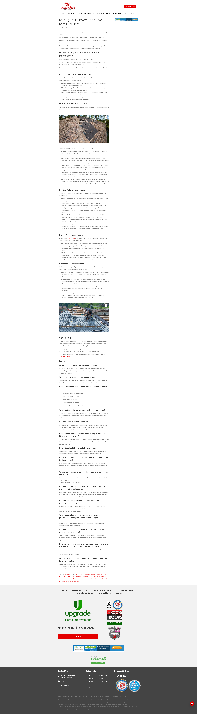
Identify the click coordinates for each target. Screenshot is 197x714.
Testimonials (104, 675)
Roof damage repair (85, 579)
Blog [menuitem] (125, 13)
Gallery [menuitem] (107, 13)
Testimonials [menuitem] (117, 13)
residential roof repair (74, 579)
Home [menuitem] (63, 13)
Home (90, 675)
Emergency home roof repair (98, 574)
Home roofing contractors (93, 576)
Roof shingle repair (74, 581)
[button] (73, 14)
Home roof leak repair (81, 576)
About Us (91, 684)
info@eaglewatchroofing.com (69, 681)
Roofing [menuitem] (70, 13)
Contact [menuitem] (132, 13)
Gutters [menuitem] (78, 13)
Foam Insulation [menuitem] (89, 13)
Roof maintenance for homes (98, 579)
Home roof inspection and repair (67, 576)
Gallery (91, 688)
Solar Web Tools (123, 696)
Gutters (91, 681)
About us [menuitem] (99, 13)
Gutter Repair (104, 681)
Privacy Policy (78, 696)
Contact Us (103, 688)
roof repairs (72, 238)
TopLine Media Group (97, 696)
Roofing (91, 678)
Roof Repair (67, 574)
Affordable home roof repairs (83, 574)
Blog (102, 678)
